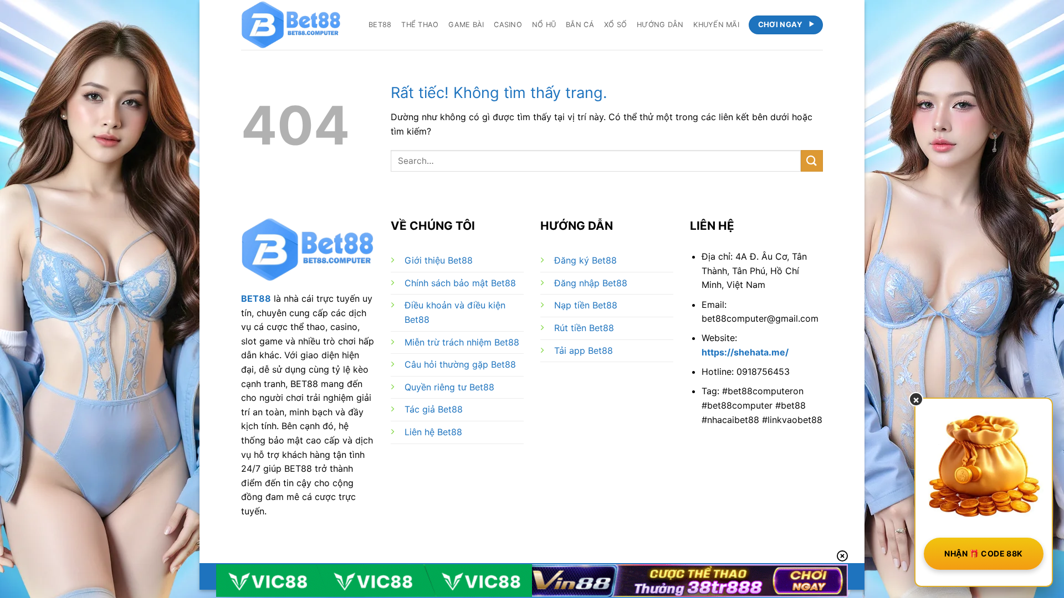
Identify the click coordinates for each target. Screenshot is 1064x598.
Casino (508, 24)
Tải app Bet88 (583, 350)
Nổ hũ (544, 24)
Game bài (466, 24)
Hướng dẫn (660, 24)
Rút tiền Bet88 (584, 327)
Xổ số (615, 24)
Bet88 (380, 24)
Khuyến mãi (716, 24)
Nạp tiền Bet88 (585, 305)
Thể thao (419, 24)
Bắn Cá (580, 24)
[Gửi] (812, 161)
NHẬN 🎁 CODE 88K (983, 553)
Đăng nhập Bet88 (590, 282)
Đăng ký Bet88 (585, 260)
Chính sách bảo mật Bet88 (460, 282)
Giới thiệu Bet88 (439, 260)
